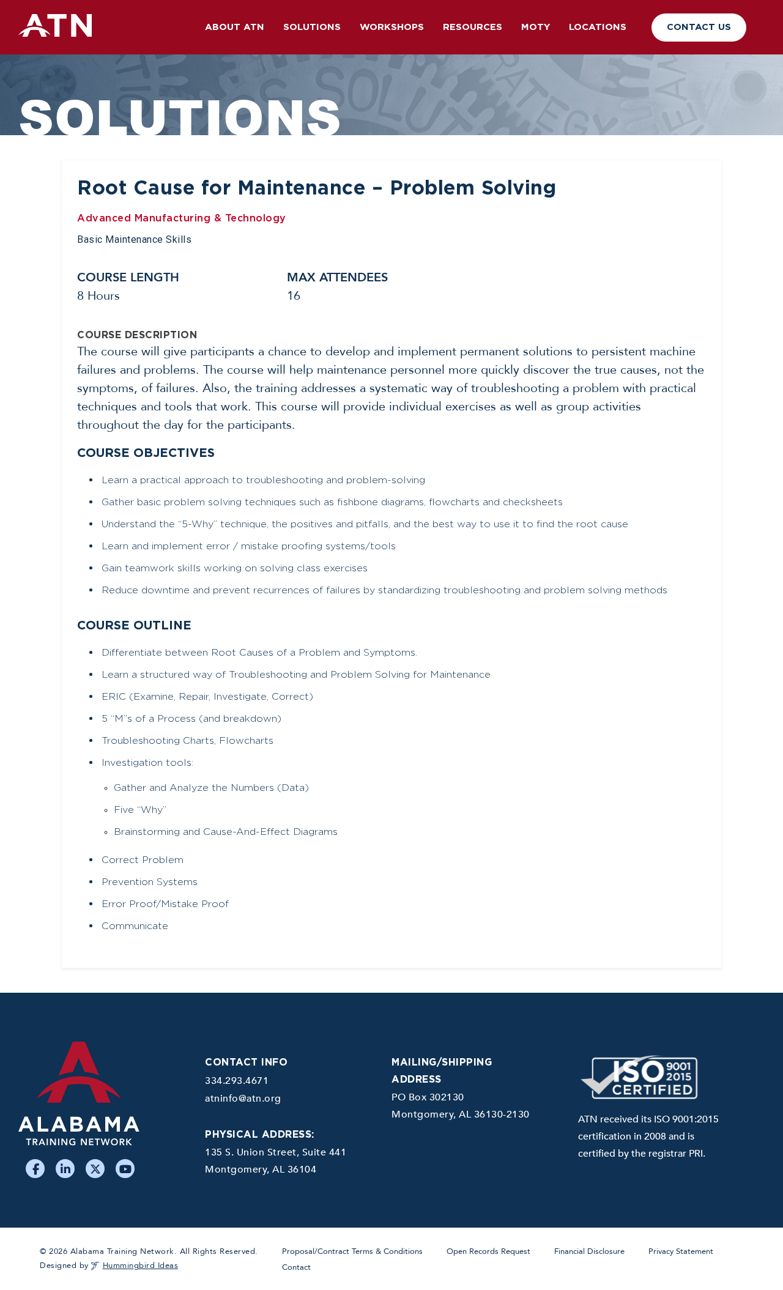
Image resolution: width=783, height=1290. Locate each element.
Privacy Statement (680, 1251)
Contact (296, 1267)
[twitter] (95, 1168)
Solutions (312, 27)
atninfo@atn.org (243, 1098)
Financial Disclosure (589, 1251)
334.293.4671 (237, 1081)
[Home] (102, 1099)
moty (535, 27)
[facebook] (35, 1168)
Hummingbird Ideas (141, 1265)
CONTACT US (699, 27)
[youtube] (125, 1168)
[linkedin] (65, 1168)
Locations (597, 27)
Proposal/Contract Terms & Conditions (352, 1251)
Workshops (392, 27)
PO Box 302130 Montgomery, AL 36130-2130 (461, 1106)
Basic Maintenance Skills (134, 239)
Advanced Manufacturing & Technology (181, 218)
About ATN (234, 27)
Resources (472, 27)
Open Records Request (488, 1251)
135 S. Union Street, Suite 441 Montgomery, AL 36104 (275, 1161)
